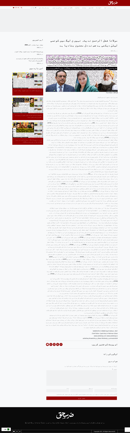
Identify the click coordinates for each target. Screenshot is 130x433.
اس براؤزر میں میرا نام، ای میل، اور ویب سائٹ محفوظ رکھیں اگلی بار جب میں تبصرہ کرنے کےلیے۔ (86, 394)
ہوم (115, 7)
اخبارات (98, 7)
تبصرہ (114, 369)
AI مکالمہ (33, 7)
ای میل (91, 388)
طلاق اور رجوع (68, 7)
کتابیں (91, 7)
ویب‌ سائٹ (114, 388)
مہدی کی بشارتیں (44, 7)
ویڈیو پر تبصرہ (57, 7)
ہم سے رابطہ (107, 7)
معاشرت (77, 7)
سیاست (84, 7)
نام (68, 388)
